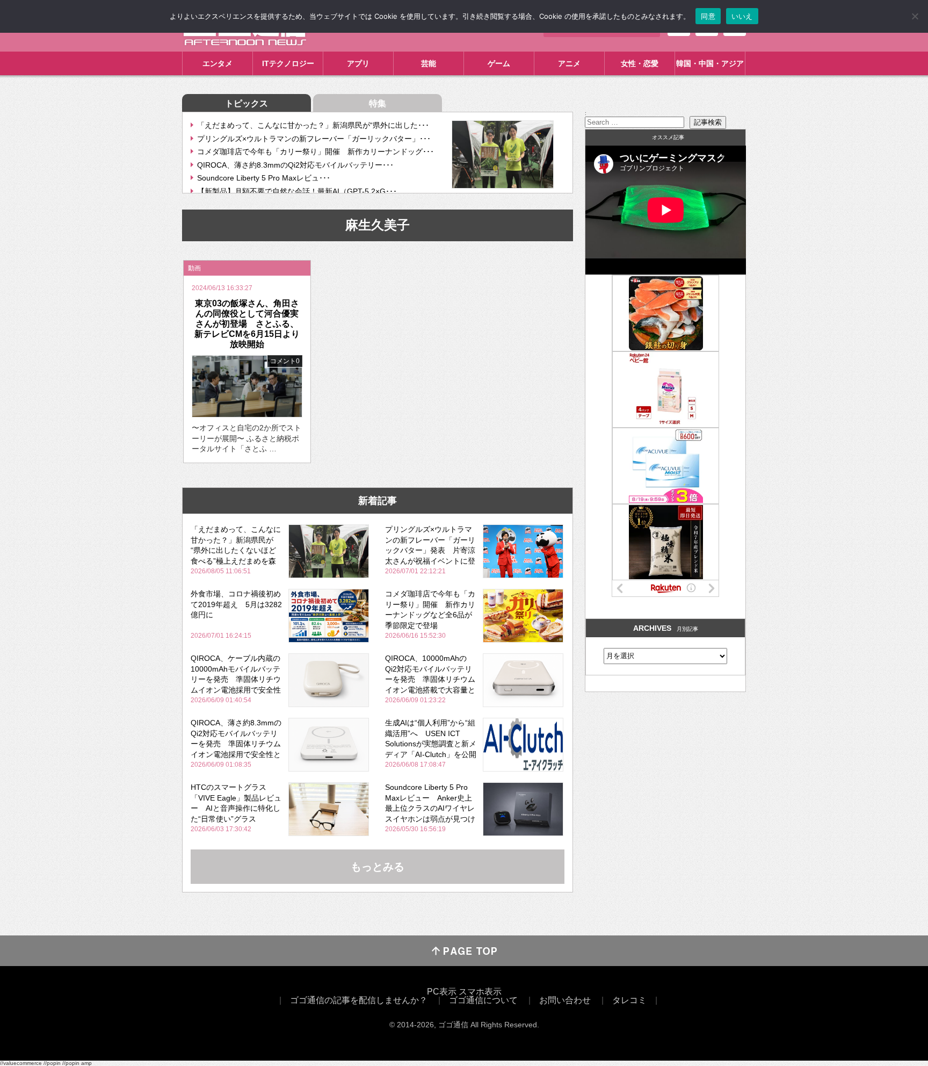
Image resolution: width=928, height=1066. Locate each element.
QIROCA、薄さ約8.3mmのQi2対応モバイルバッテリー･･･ (295, 165)
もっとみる (377, 867)
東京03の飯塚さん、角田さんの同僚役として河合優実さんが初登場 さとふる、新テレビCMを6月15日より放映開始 (247, 324)
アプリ (358, 63)
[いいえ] (914, 16)
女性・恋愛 (639, 63)
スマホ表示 (480, 991)
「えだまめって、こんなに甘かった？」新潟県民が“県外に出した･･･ (313, 125)
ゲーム (499, 63)
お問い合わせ (565, 1000)
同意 (708, 16)
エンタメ (217, 63)
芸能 (428, 63)
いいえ (742, 16)
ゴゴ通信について (483, 1000)
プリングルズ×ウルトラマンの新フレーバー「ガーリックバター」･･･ (314, 138)
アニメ (569, 63)
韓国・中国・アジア (710, 63)
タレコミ (629, 1000)
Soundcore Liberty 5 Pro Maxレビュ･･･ (263, 178)
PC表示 (441, 991)
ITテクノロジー (288, 63)
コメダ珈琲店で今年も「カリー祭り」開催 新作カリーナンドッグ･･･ (315, 151)
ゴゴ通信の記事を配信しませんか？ (358, 1000)
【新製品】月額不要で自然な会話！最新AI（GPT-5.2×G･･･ (297, 191)
